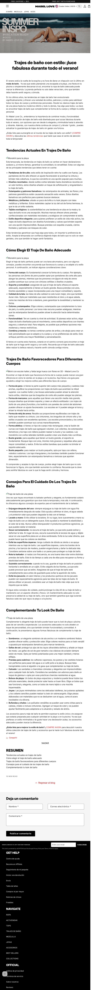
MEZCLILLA (18, 12)
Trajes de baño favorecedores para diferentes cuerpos (31, 761)
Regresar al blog (46, 782)
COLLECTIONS (12, 959)
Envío (8, 881)
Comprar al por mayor (15, 891)
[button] (79, 6)
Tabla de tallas (12, 886)
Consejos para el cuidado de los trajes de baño (27, 764)
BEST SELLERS (12, 953)
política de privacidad (15, 971)
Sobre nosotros (12, 982)
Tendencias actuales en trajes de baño (23, 755)
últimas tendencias (35, 136)
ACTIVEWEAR (11, 920)
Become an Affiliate (14, 864)
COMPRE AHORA (53, 727)
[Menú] (7, 6)
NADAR (45, 743)
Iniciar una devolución (15, 875)
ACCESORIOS (11, 948)
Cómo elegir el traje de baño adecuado (24, 758)
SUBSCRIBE (82, 845)
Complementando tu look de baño (21, 767)
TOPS (8, 926)
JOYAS (26, 12)
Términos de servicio (14, 976)
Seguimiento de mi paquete (17, 870)
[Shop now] (45, 33)
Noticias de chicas (13, 897)
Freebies (9, 902)
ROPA (8, 915)
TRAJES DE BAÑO (13, 931)
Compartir (13, 738)
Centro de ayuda (13, 859)
